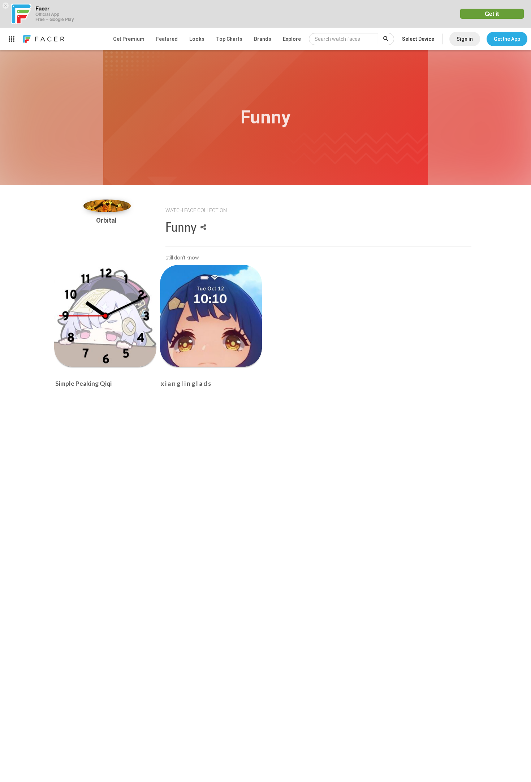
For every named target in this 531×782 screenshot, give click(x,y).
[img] (107, 206)
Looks (196, 39)
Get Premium (128, 39)
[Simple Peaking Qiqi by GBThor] (105, 316)
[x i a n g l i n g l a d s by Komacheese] (211, 316)
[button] (507, 39)
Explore (292, 39)
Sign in (465, 39)
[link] (43, 38)
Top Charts (229, 39)
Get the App (507, 39)
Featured (167, 39)
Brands (262, 39)
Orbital (107, 220)
